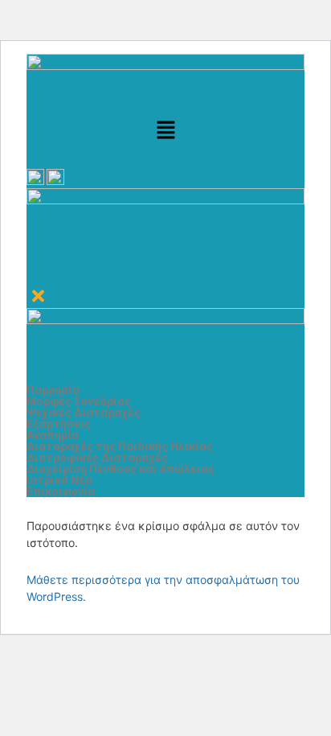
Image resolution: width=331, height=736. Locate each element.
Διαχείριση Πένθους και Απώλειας (121, 469)
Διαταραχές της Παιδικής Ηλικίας (120, 446)
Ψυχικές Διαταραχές (84, 412)
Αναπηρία (53, 435)
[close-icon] (38, 300)
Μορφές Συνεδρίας (79, 401)
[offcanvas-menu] (32, 274)
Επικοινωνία (61, 491)
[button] (165, 131)
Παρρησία (53, 390)
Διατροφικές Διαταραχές (97, 457)
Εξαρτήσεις (59, 424)
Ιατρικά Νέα (59, 480)
